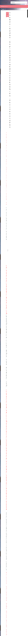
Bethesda (6, 578)
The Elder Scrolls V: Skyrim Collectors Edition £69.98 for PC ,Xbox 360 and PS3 (9, 70)
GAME (6, 606)
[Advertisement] (14, 36)
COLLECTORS (6, 593)
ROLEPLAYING (6, 618)
